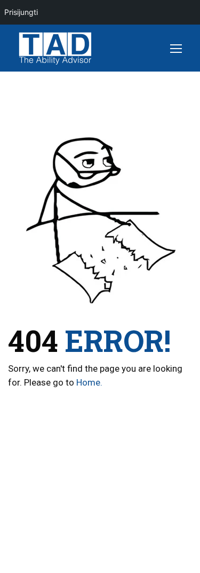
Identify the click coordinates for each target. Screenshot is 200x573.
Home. (89, 382)
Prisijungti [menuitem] (21, 12)
